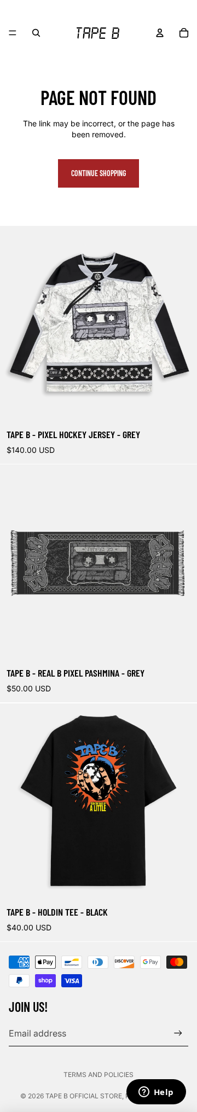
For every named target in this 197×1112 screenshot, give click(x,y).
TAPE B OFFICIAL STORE (83, 1096)
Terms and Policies (98, 1074)
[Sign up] (178, 1033)
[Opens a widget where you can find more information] (156, 1093)
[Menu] (12, 32)
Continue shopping (98, 173)
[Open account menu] (160, 33)
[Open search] (36, 33)
